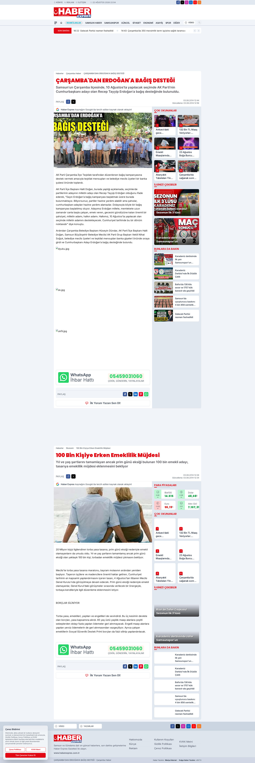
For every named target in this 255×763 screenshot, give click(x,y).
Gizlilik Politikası (163, 744)
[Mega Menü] (56, 22)
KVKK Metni (186, 741)
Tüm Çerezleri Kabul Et (25, 755)
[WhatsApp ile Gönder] (146, 394)
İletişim (82, 2)
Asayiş (159, 23)
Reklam (70, 2)
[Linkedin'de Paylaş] (135, 394)
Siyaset (137, 23)
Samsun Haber (93, 23)
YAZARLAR (89, 726)
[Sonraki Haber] (198, 30)
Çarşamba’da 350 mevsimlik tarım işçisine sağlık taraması (153, 30)
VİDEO (191, 22)
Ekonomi (148, 23)
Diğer (176, 23)
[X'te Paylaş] (73, 102)
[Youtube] (195, 2)
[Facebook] (178, 2)
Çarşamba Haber (73, 73)
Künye (59, 2)
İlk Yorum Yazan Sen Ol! (105, 403)
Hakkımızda (135, 739)
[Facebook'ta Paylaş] (68, 102)
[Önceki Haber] (194, 30)
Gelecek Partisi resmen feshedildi (93, 30)
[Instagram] (186, 2)
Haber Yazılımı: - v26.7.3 (177, 760)
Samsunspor (111, 23)
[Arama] (199, 22)
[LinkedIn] (191, 2)
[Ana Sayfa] (61, 23)
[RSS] (199, 2)
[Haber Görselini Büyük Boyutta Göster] (103, 140)
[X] (182, 2)
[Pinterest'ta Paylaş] (141, 394)
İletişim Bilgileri (187, 746)
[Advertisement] (127, 52)
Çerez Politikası (163, 748)
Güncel (125, 23)
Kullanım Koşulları (164, 739)
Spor (168, 23)
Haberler (59, 73)
